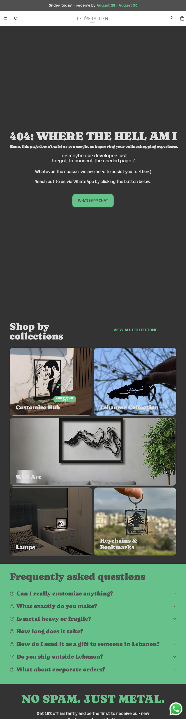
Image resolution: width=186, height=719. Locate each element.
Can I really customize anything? (64, 593)
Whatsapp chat (93, 201)
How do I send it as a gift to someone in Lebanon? (88, 644)
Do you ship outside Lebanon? (59, 656)
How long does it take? (49, 631)
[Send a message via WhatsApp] (176, 709)
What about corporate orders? (60, 669)
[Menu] (5, 18)
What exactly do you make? (56, 606)
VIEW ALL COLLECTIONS (135, 330)
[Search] (16, 18)
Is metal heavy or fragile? (53, 618)
